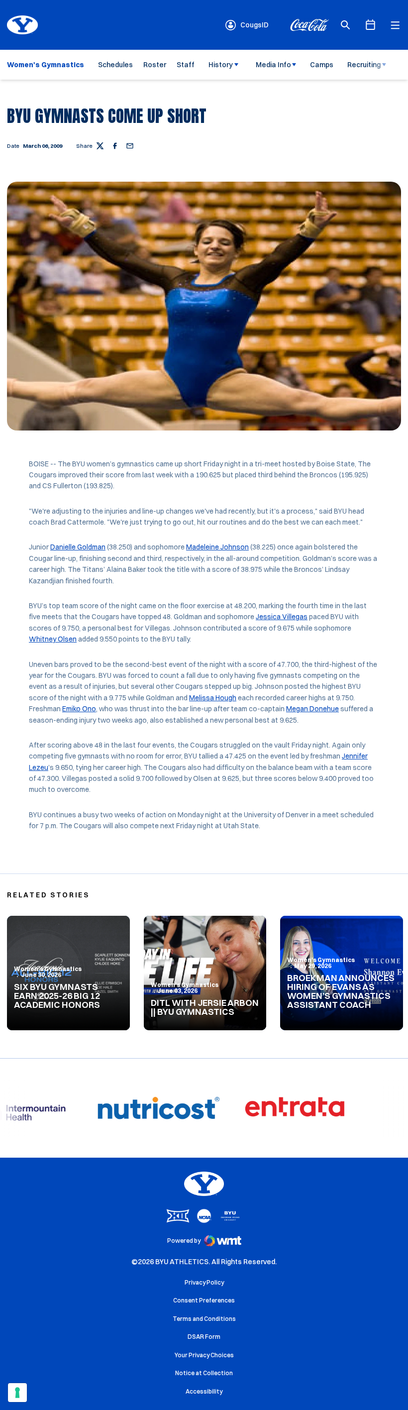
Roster (154, 64)
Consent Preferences (204, 1300)
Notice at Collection (204, 1373)
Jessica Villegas (281, 616)
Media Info (273, 64)
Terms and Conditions (204, 1318)
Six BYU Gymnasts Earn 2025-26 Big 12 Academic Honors (57, 995)
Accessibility (204, 1391)
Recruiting (364, 64)
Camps (321, 64)
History (220, 64)
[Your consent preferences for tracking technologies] (17, 1392)
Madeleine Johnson (217, 546)
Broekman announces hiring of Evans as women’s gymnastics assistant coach (341, 991)
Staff (186, 64)
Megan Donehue (312, 708)
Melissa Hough (212, 697)
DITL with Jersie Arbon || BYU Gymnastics (205, 1007)
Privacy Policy (204, 1282)
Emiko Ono (79, 708)
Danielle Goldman (77, 546)
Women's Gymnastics (48, 969)
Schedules (115, 64)
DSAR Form (204, 1336)
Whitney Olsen (53, 639)
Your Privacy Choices (204, 1355)
